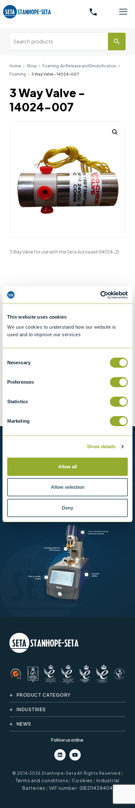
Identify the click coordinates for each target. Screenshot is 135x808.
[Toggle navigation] (123, 12)
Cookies (82, 780)
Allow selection (67, 487)
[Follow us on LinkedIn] (60, 755)
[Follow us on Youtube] (75, 755)
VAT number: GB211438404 (81, 788)
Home (15, 66)
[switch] (119, 382)
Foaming (17, 74)
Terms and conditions (42, 780)
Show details (101, 446)
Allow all (67, 466)
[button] (115, 132)
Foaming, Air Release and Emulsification (79, 66)
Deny (67, 507)
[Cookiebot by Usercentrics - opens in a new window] (100, 295)
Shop (32, 66)
